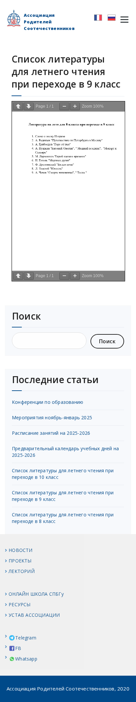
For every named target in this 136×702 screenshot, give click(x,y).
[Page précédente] (18, 106)
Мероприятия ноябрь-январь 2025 (52, 417)
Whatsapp (26, 659)
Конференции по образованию (47, 402)
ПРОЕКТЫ (20, 561)
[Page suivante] (29, 106)
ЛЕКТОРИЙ (22, 571)
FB (18, 648)
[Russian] (109, 17)
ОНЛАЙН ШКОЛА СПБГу (36, 594)
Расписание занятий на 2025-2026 (51, 433)
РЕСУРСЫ (19, 604)
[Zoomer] (75, 106)
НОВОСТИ (20, 550)
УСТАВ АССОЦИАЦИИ (34, 615)
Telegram (25, 638)
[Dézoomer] (64, 106)
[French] (96, 17)
